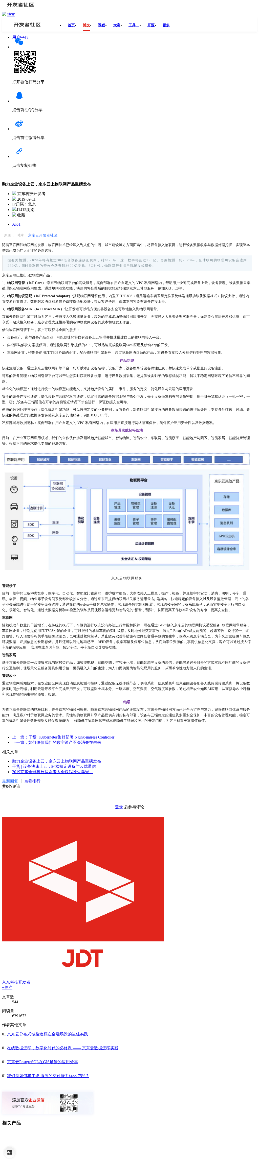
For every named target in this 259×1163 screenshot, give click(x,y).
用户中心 (20, 37)
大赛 (116, 25)
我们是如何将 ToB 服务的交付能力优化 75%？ (48, 1076)
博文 (11, 14)
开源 (151, 25)
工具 (133, 25)
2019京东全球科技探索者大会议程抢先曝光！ (52, 772)
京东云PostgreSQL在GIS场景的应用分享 (42, 1062)
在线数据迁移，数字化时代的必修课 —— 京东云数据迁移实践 (62, 1048)
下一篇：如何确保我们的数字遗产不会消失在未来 (56, 742)
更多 (166, 25)
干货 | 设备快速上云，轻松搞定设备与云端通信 (54, 766)
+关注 (7, 987)
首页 (71, 25)
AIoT (16, 224)
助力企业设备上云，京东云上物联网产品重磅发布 (56, 761)
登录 (119, 807)
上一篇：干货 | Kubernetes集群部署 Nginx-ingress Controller (63, 737)
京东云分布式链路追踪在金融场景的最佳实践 (47, 1034)
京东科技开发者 (16, 982)
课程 (101, 25)
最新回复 (10, 781)
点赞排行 (32, 781)
